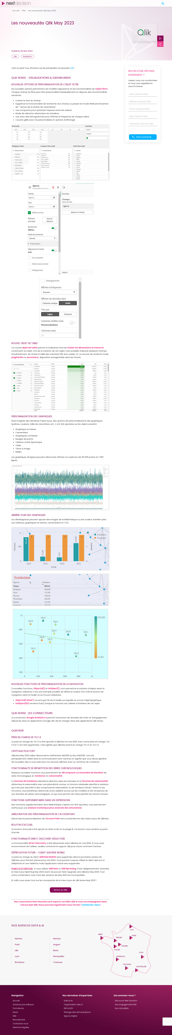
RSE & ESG (68, 1008)
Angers (56, 944)
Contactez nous (20, 1023)
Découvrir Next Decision (126, 1000)
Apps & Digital (70, 1016)
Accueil (16, 1000)
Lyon (17, 956)
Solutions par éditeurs (23, 1004)
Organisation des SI (73, 1004)
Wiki (14, 1016)
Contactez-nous (91, 904)
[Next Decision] (16, 3)
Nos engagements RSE (126, 1004)
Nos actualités (122, 1008)
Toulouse (57, 962)
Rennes (57, 938)
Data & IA (68, 1000)
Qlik (72, 68)
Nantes (18, 938)
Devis (15, 1012)
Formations (18, 1008)
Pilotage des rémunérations (77, 1012)
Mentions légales (21, 1027)
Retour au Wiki (60, 890)
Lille (16, 950)
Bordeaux (19, 962)
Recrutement (19, 1019)
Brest (55, 950)
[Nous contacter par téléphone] (163, 3)
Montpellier (58, 956)
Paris (17, 944)
